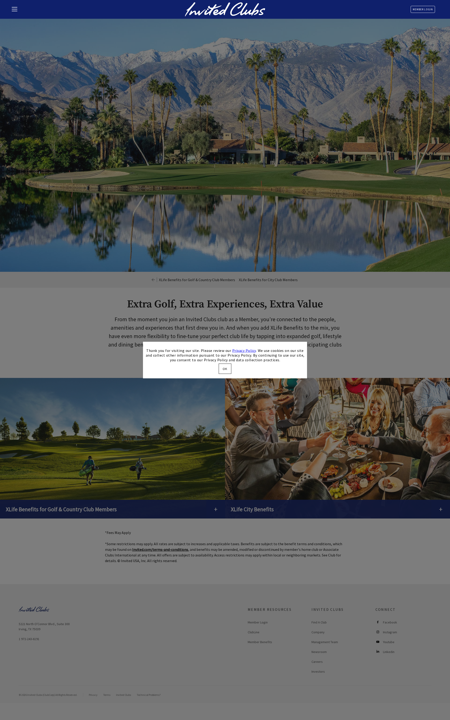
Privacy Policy (244, 350)
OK (225, 369)
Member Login (423, 9)
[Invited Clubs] (225, 9)
